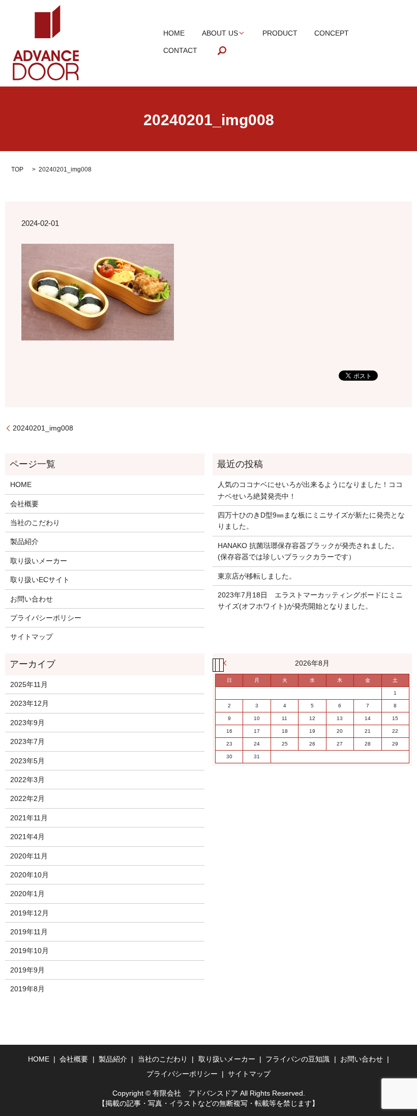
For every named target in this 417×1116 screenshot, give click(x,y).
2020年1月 (27, 894)
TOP (17, 169)
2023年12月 (29, 703)
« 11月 (227, 663)
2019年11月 (29, 932)
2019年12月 (29, 913)
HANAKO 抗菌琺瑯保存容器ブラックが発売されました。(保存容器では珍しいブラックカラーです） (308, 551)
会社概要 (24, 504)
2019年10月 (29, 951)
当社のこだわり (35, 523)
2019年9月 (27, 970)
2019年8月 (27, 989)
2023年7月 (27, 741)
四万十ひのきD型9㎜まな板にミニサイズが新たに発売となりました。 (311, 520)
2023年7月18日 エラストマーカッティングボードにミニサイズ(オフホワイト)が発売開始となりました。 (310, 600)
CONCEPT (331, 33)
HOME (174, 33)
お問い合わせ (31, 599)
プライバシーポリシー (45, 618)
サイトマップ (31, 637)
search (222, 51)
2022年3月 (27, 780)
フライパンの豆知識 (297, 1059)
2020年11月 (29, 856)
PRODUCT (279, 33)
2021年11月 (29, 818)
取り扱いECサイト (40, 580)
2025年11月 (29, 684)
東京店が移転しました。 (257, 576)
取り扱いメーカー (38, 561)
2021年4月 (27, 837)
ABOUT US (220, 33)
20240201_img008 (43, 428)
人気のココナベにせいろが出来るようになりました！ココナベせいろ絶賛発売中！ (310, 490)
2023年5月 (27, 761)
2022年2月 (27, 798)
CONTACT (180, 50)
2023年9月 (27, 723)
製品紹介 (24, 541)
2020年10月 (29, 875)
